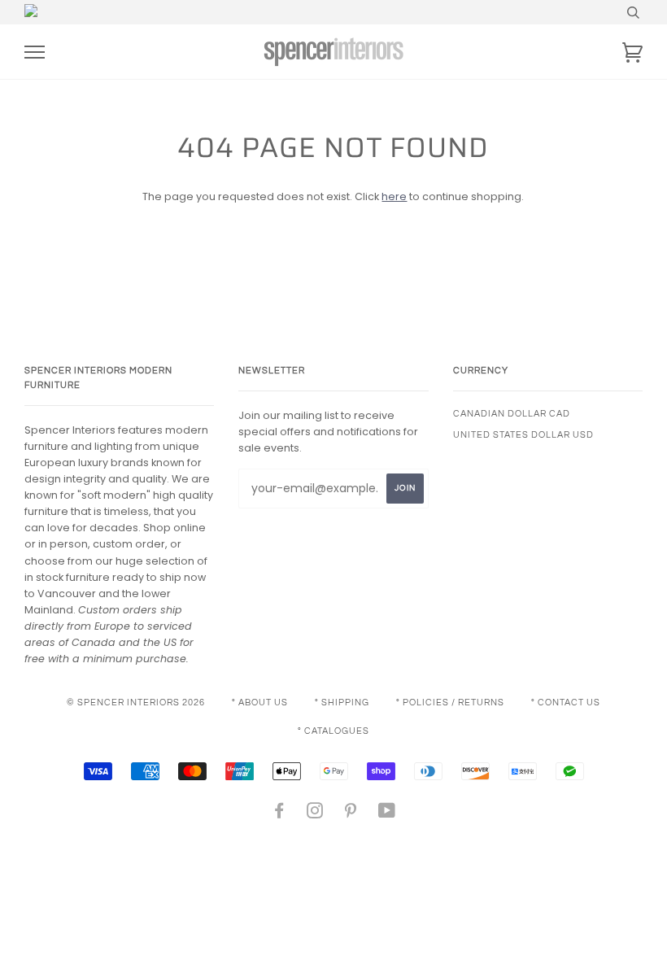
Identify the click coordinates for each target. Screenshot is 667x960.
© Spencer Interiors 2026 (136, 702)
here (394, 196)
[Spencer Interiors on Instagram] (315, 813)
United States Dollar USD (523, 434)
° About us (260, 702)
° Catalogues (333, 731)
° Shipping (342, 702)
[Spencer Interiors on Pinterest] (351, 813)
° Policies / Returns (450, 702)
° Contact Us (565, 702)
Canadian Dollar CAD (511, 413)
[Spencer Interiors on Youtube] (387, 813)
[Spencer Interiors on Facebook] (279, 813)
